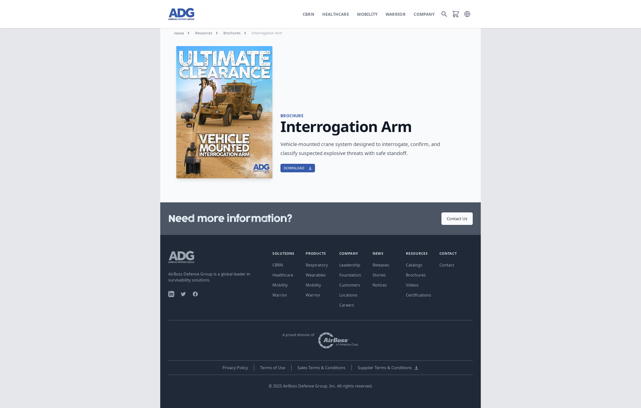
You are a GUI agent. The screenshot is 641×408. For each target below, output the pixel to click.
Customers (349, 285)
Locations (348, 295)
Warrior (396, 14)
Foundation (350, 275)
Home (179, 33)
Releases (381, 265)
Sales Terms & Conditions (321, 367)
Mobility (367, 14)
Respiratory (317, 265)
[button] (467, 14)
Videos (412, 285)
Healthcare (335, 14)
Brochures (232, 33)
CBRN (308, 14)
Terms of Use (272, 367)
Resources (203, 33)
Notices (380, 285)
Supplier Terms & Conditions (385, 367)
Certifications (418, 295)
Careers (346, 305)
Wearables (316, 275)
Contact (446, 265)
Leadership (349, 265)
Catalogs (414, 265)
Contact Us (457, 218)
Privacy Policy (235, 367)
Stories (379, 275)
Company (424, 14)
